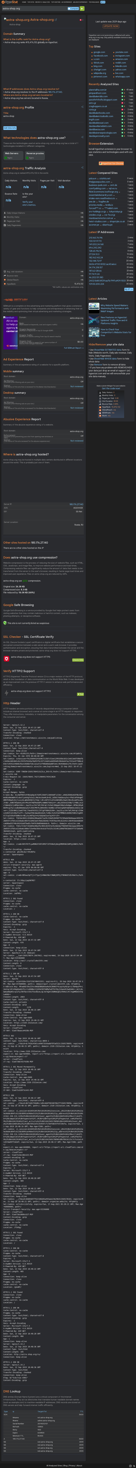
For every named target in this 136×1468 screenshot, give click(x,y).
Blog (65, 1465)
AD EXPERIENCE (66, 2)
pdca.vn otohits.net (99, 178)
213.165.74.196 (96, 237)
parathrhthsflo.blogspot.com (103, 99)
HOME (24, 2)
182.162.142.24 (96, 257)
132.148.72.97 (95, 261)
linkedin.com (121, 66)
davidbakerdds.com (98, 96)
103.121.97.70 (95, 241)
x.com (96, 59)
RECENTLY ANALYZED (42, 2)
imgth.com (94, 119)
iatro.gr (92, 103)
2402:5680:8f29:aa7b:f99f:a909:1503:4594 (110, 280)
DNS (11, 1391)
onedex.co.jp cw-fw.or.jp (102, 215)
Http (11, 703)
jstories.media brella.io (101, 205)
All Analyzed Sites (54, 1465)
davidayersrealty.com (99, 136)
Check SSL (78, 660)
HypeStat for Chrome (113, 163)
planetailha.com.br (98, 90)
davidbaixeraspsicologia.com (103, 133)
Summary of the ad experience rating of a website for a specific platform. (36, 365)
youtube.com (121, 52)
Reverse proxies (35, 153)
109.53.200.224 (96, 284)
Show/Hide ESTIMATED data (107, 350)
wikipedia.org (100, 73)
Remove (98, 364)
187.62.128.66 (95, 271)
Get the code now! (111, 388)
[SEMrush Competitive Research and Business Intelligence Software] (15, 300)
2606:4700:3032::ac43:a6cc (102, 264)
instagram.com (122, 55)
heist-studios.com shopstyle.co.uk (107, 221)
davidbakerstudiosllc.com (101, 116)
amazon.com (121, 59)
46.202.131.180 (96, 277)
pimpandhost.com (97, 93)
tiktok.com (99, 62)
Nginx (10, 158)
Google (18, 605)
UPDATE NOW (111, 26)
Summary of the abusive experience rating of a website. (28, 425)
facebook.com (101, 55)
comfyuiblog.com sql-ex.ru (103, 188)
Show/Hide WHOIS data (105, 358)
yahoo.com (120, 69)
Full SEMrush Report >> (74, 348)
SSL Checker (28, 637)
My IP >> (129, 289)
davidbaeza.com (97, 129)
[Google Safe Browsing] (5, 623)
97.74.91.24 (94, 274)
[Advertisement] (43, 66)
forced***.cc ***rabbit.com (103, 208)
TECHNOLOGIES (94, 2)
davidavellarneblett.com (100, 126)
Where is (26, 454)
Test (81, 694)
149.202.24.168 (96, 244)
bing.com (98, 66)
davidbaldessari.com (99, 123)
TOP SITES (30, 2)
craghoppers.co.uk (98, 106)
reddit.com (120, 62)
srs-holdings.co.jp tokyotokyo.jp (105, 211)
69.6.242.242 (95, 247)
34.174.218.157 (96, 267)
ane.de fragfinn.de (99, 201)
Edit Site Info (10, 128)
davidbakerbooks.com (99, 113)
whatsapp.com (122, 76)
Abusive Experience (22, 419)
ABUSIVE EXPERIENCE (80, 2)
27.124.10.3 (94, 254)
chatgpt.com (100, 69)
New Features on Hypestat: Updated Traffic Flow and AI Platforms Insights (114, 320)
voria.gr (92, 109)
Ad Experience (18, 359)
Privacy (72, 1465)
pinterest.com (100, 76)
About (79, 1465)
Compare (74, 8)
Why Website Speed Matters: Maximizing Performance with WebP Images (115, 308)
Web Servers (11, 153)
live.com (119, 73)
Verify (19, 671)
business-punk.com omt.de (103, 185)
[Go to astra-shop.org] (56, 20)
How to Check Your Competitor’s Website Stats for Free (116, 332)
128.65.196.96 (95, 251)
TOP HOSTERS (55, 2)
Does (30, 557)
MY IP (103, 2)
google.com (99, 52)
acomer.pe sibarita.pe (100, 225)
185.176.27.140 (55, 92)
